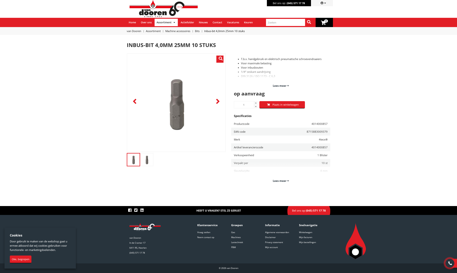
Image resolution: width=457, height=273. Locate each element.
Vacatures (233, 22)
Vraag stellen (203, 232)
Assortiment (164, 22)
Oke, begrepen (20, 259)
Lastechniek (237, 242)
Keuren (248, 22)
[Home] (178, 9)
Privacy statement (274, 242)
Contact (217, 22)
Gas (233, 232)
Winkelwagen (305, 232)
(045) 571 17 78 (296, 3)
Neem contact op (205, 237)
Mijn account (271, 247)
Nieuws (203, 22)
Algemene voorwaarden (277, 232)
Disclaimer (270, 237)
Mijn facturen (305, 237)
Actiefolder (187, 22)
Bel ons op (309, 210)
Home (132, 22)
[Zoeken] (309, 22)
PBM (233, 247)
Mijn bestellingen (307, 242)
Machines (236, 237)
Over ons (146, 22)
